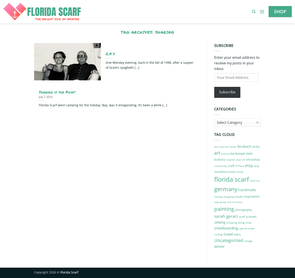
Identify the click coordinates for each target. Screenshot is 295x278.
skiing (241, 222)
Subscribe (227, 92)
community (220, 166)
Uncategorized (228, 240)
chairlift (230, 159)
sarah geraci (226, 216)
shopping (231, 222)
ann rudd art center (225, 146)
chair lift (240, 159)
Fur (258, 180)
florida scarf (231, 179)
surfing (218, 234)
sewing (219, 222)
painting (224, 208)
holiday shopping (224, 196)
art (217, 153)
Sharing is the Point (57, 92)
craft (231, 166)
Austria (225, 153)
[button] (253, 11)
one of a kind (234, 202)
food (252, 180)
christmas (253, 159)
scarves (251, 216)
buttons (219, 159)
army (256, 147)
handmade (247, 189)
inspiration (252, 196)
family (239, 171)
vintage (248, 241)
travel (228, 234)
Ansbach (244, 146)
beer (249, 153)
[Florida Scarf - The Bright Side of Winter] (57, 11)
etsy (249, 165)
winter (219, 246)
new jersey (220, 202)
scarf (242, 217)
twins (237, 234)
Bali (232, 154)
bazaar (240, 153)
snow (249, 222)
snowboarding (226, 228)
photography (243, 210)
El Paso (239, 166)
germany (225, 189)
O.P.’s (110, 54)
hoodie (239, 197)
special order (247, 228)
